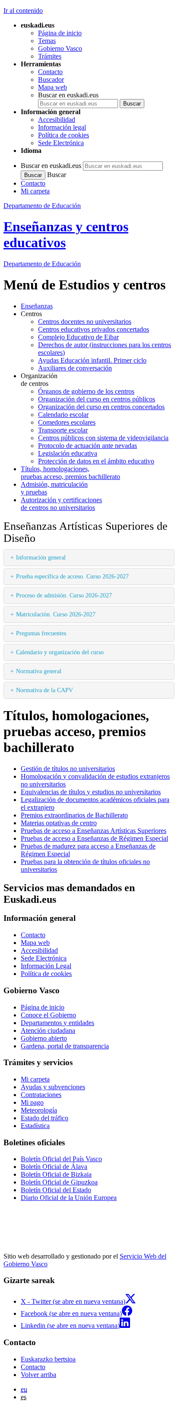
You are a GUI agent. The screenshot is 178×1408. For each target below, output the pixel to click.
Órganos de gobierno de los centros (86, 391)
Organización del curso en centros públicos (96, 399)
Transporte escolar (63, 430)
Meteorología (39, 1110)
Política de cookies (63, 135)
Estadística (35, 1125)
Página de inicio (60, 33)
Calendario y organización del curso (60, 652)
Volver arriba (38, 1374)
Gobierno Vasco (60, 48)
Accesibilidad (56, 119)
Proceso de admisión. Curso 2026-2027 (64, 595)
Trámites (49, 56)
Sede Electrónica (61, 142)
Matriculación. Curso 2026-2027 (55, 614)
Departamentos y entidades (57, 1022)
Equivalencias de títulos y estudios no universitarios (91, 792)
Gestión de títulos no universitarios (68, 768)
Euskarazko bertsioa (48, 1359)
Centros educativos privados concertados (93, 329)
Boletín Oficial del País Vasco (61, 1158)
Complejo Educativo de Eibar (78, 337)
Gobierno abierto (44, 1038)
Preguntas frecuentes (41, 633)
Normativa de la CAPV (44, 690)
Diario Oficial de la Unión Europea (69, 1197)
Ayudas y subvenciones (53, 1087)
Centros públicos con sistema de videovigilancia (103, 437)
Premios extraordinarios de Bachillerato (74, 815)
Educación (42, 263)
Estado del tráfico (44, 1118)
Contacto (50, 71)
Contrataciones (41, 1094)
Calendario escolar (63, 414)
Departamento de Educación (42, 205)
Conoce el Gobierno (48, 1015)
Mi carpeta (35, 191)
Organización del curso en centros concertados (101, 406)
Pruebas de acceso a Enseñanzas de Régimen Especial (94, 838)
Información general (41, 557)
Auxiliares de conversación (75, 368)
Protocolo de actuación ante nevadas (87, 445)
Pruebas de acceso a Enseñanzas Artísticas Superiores (93, 830)
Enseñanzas (37, 306)
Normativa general (38, 671)
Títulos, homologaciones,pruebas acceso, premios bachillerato (70, 472)
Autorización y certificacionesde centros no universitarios (61, 503)
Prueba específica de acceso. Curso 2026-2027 (72, 576)
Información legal (62, 127)
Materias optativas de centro (59, 823)
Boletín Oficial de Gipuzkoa (59, 1182)
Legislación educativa (67, 453)
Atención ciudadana (48, 1030)
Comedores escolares (66, 422)
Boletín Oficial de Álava (54, 1166)
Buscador (51, 79)
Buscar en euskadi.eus (68, 95)
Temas (47, 40)
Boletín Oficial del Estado (56, 1190)
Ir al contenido (23, 10)
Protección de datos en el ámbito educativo (96, 461)
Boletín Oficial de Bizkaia (56, 1174)
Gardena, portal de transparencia (65, 1046)
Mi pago (32, 1102)
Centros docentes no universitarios (84, 321)
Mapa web (52, 87)
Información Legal (46, 966)
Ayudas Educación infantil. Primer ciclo (92, 360)
